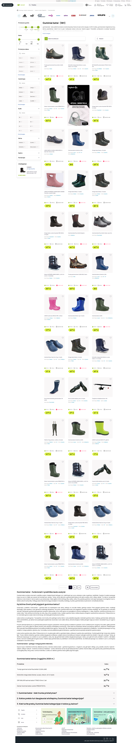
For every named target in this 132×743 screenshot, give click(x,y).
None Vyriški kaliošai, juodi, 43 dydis (76, 398)
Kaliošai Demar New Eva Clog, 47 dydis (53, 522)
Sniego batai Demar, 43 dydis (99, 191)
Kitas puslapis (94, 587)
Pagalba (98, 1)
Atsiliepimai (110, 1)
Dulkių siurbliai (38, 734)
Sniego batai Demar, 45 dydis (99, 150)
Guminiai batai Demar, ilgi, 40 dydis (76, 315)
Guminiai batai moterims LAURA (75, 440)
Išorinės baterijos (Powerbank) (69, 732)
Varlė (129, 1)
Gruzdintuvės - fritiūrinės (93, 732)
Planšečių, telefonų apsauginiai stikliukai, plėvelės (99, 728)
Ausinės (89, 731)
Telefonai (19, 728)
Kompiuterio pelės (21, 731)
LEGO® (63, 728)
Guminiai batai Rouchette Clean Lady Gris (102, 233)
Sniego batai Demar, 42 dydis (75, 357)
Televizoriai (38, 729)
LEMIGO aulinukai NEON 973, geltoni (100, 440)
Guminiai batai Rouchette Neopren (76, 233)
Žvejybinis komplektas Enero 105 (99, 398)
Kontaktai (103, 1)
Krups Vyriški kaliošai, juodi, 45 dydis (100, 481)
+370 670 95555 (64, 1)
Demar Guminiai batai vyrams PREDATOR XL (54, 106)
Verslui (124, 1)
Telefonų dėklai (21, 732)
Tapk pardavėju (117, 1)
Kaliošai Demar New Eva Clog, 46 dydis (101, 522)
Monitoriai (19, 734)
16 (87, 587)
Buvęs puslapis (63, 587)
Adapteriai (38, 732)
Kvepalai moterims (40, 731)
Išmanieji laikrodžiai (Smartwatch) (43, 728)
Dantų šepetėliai (91, 734)
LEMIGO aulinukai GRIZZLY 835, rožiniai (53, 315)
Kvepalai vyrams (91, 729)
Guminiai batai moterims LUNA (75, 150)
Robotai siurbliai (66, 734)
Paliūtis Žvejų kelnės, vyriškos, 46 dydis (53, 440)
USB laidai (64, 731)
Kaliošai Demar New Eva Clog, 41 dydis (53, 357)
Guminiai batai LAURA (97, 315)
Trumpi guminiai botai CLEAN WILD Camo (77, 274)
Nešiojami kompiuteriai (67, 729)
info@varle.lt (73, 1)
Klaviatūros (19, 729)
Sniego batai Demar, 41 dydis (75, 191)
